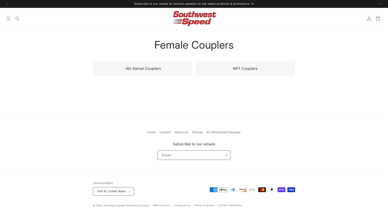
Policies (197, 132)
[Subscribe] (225, 155)
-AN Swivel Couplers (139, 64)
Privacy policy (182, 205)
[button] (8, 18)
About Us (181, 132)
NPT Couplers (242, 64)
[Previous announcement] (7, 4)
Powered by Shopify (137, 205)
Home (151, 132)
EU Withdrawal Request (224, 132)
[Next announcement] (380, 4)
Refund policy (161, 205)
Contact (165, 132)
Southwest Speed (114, 205)
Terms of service (204, 205)
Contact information (230, 205)
